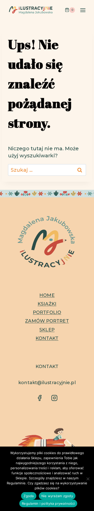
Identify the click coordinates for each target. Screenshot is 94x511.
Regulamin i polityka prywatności (48, 503)
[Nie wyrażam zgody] (87, 478)
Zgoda (29, 496)
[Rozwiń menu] (82, 10)
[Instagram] (54, 397)
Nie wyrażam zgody (57, 496)
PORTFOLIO (47, 312)
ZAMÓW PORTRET (47, 321)
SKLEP (47, 330)
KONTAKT (47, 338)
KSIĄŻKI (47, 304)
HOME (46, 295)
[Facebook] (39, 397)
